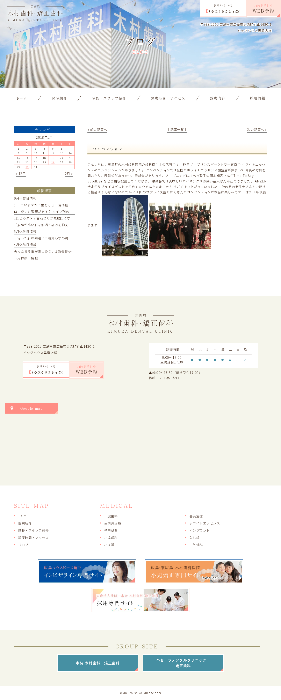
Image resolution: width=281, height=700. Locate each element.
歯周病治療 (112, 523)
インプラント (199, 530)
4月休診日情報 (25, 244)
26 (53, 162)
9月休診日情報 (25, 198)
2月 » (69, 173)
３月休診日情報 (26, 258)
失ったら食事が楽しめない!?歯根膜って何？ (47, 251)
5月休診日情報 (25, 231)
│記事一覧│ (177, 129)
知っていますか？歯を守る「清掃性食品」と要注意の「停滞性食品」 (66, 205)
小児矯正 (111, 544)
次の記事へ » (257, 129)
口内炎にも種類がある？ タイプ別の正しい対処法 (52, 211)
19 (53, 157)
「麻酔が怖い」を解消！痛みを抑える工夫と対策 (51, 225)
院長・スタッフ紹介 (33, 530)
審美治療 (196, 516)
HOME (23, 516)
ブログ (23, 544)
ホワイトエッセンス (204, 523)
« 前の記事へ (97, 129)
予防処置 (111, 530)
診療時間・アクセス (33, 537)
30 (27, 167)
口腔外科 (196, 544)
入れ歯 (194, 537)
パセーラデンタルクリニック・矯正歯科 (183, 663)
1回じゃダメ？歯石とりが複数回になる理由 (47, 218)
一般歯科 (111, 516)
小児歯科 (111, 537)
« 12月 (21, 173)
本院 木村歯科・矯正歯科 (98, 663)
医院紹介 (25, 523)
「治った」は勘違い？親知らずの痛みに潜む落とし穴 (55, 238)
